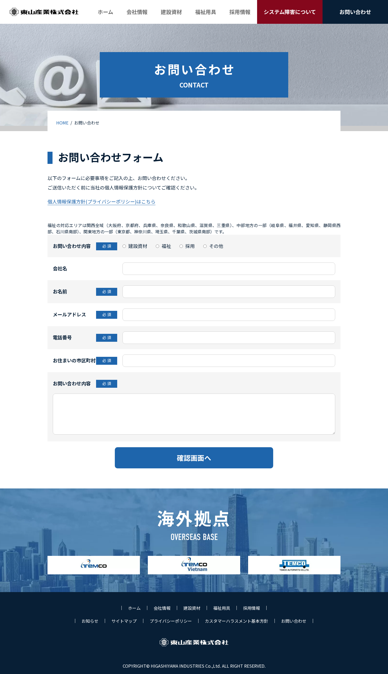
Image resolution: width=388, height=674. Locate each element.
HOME (62, 122)
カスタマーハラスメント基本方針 (236, 621)
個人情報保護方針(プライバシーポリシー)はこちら (101, 201)
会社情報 (162, 608)
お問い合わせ (293, 621)
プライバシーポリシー (171, 621)
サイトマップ (124, 621)
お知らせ (90, 621)
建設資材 (191, 608)
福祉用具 (221, 608)
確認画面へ (194, 458)
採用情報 (251, 608)
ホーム (134, 608)
